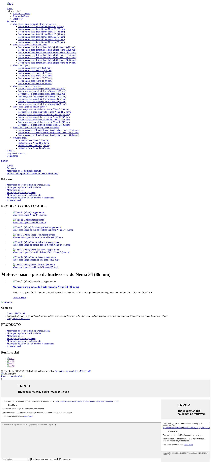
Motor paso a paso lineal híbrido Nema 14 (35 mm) (41, 31)
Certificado (18, 19)
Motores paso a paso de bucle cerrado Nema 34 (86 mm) (44, 125)
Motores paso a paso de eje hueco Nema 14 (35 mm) (42, 94)
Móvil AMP (85, 371)
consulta (16, 297)
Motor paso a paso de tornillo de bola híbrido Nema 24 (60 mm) (47, 60)
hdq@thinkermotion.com (18, 318)
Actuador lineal (20, 138)
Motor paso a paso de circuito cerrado (30, 106)
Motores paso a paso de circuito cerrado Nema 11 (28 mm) (44, 112)
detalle (23, 297)
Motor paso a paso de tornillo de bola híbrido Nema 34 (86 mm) (47, 63)
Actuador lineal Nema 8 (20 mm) (33, 140)
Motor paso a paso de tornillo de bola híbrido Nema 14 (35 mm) (47, 52)
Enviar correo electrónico (12, 376)
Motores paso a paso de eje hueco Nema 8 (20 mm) (41, 88)
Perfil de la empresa (21, 13)
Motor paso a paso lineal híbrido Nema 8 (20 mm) (41, 26)
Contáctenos (12, 156)
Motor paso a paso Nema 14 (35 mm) (35, 73)
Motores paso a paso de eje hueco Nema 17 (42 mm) (42, 96)
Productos (11, 21)
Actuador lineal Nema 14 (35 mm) (34, 145)
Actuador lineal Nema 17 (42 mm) (34, 148)
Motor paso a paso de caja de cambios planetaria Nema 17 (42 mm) (48, 130)
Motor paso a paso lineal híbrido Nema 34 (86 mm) (41, 42)
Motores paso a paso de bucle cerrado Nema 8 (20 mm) (43, 109)
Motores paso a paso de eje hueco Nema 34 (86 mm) (42, 104)
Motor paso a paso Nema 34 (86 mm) (35, 83)
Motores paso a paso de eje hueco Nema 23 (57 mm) (42, 99)
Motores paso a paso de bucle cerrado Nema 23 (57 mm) (44, 119)
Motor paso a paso (21, 65)
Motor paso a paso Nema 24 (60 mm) (35, 81)
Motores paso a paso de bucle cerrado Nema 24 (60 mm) (44, 122)
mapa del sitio (72, 371)
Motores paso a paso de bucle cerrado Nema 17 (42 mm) (44, 117)
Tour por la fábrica (21, 16)
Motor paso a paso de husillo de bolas (30, 44)
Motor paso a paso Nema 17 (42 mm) (35, 75)
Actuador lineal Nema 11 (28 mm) (33, 143)
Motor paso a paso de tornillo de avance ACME (34, 24)
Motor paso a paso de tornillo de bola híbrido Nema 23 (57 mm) (47, 57)
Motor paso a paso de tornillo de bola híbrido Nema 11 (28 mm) (47, 50)
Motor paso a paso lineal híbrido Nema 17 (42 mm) (41, 34)
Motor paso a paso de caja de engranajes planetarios (36, 127)
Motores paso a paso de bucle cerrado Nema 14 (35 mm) (44, 114)
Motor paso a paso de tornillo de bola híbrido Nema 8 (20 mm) (46, 47)
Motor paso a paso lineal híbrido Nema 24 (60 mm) (41, 39)
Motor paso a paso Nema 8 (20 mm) (34, 68)
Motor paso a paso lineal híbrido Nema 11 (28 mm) (41, 29)
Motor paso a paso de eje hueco (27, 86)
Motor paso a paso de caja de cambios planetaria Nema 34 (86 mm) (48, 135)
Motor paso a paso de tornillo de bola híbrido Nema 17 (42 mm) (47, 55)
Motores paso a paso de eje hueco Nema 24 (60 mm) (42, 101)
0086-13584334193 (16, 313)
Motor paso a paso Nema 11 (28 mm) (35, 70)
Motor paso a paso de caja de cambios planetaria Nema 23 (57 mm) (48, 132)
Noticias (10, 150)
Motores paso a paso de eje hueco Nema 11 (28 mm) (42, 91)
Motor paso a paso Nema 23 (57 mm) (35, 78)
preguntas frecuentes (16, 153)
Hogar (10, 8)
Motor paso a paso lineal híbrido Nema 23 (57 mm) (41, 37)
